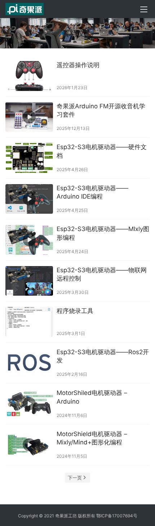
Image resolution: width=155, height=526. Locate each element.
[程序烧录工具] (29, 322)
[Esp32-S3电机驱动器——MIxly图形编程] (29, 240)
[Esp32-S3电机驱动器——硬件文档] (29, 158)
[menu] (143, 9)
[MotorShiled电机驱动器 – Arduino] (29, 404)
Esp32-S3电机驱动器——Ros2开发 (103, 356)
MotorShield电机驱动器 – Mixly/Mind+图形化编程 (92, 438)
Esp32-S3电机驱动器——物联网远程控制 (102, 274)
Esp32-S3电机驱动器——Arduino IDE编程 (92, 192)
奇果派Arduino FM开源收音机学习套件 (101, 110)
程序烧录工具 (75, 310)
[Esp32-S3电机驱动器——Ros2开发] (29, 363)
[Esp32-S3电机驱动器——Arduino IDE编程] (29, 199)
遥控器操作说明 (78, 65)
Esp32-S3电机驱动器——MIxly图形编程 (103, 233)
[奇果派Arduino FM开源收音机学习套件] (29, 117)
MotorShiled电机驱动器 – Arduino (92, 397)
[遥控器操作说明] (29, 76)
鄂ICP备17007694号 (116, 515)
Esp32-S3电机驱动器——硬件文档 (102, 151)
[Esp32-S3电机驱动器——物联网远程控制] (29, 281)
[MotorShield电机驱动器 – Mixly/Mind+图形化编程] (29, 445)
